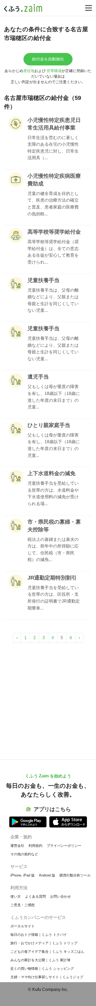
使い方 (15, 896)
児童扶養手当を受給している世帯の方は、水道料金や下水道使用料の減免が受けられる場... (53, 493)
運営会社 (17, 846)
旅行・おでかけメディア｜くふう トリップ (43, 943)
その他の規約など (24, 854)
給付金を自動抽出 (48, 59)
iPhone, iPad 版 (22, 875)
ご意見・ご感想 (22, 905)
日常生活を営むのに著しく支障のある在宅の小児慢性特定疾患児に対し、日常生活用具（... (53, 147)
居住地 (28, 71)
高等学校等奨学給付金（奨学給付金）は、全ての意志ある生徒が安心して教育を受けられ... (53, 251)
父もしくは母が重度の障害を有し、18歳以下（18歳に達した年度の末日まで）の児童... (53, 396)
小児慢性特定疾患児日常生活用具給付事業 (54, 124)
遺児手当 (38, 377)
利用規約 (35, 846)
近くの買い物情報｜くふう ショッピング (42, 969)
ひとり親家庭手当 (48, 425)
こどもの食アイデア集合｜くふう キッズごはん (47, 952)
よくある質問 (35, 896)
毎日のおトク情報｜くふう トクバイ (38, 935)
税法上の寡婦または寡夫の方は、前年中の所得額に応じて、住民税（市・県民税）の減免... (53, 549)
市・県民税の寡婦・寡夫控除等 (54, 525)
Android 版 (47, 875)
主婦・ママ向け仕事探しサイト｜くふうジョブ (46, 977)
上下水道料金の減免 (51, 473)
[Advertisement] (48, 698)
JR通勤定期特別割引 (52, 578)
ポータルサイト (22, 926)
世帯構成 (54, 71)
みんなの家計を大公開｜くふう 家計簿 (40, 960)
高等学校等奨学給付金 (54, 232)
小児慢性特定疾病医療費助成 (54, 179)
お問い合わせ (60, 896)
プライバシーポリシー (64, 846)
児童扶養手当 (43, 280)
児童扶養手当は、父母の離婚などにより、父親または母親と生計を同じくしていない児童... (53, 300)
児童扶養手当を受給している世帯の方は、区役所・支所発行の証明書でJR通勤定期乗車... (53, 597)
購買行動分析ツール (75, 875)
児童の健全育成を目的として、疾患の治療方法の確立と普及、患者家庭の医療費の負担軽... (53, 203)
